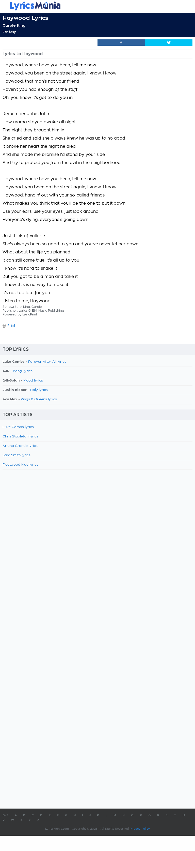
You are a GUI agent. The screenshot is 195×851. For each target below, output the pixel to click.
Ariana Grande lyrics (20, 446)
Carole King (14, 25)
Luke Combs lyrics (18, 427)
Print (11, 325)
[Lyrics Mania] (97, 6)
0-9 (5, 815)
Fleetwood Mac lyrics (20, 464)
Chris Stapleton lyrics (20, 436)
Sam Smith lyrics (16, 455)
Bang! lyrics (22, 371)
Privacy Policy (140, 828)
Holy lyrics (39, 390)
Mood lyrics (33, 380)
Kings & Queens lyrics (39, 399)
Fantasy (9, 32)
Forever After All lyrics (47, 361)
